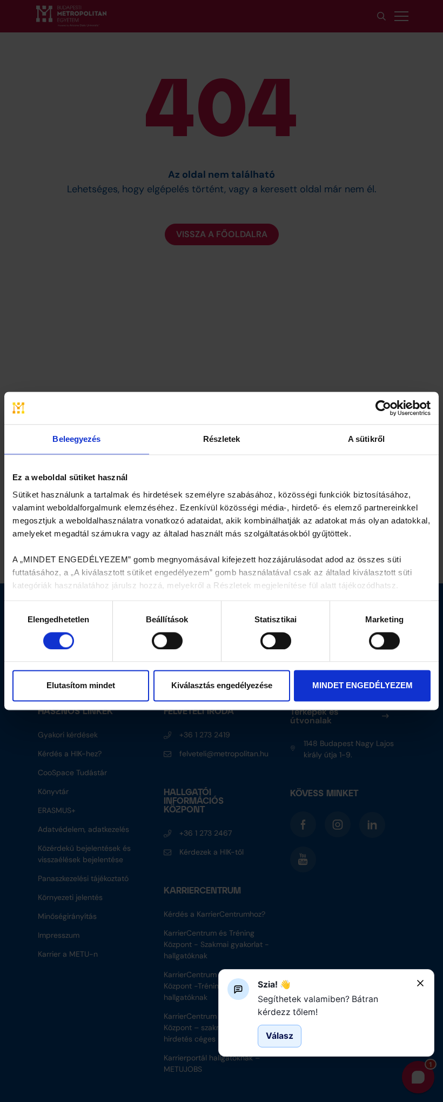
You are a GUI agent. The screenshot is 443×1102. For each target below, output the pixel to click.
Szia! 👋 (274, 984)
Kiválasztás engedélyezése (221, 685)
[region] (333, 1005)
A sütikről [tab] (366, 439)
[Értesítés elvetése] (420, 983)
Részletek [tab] (221, 439)
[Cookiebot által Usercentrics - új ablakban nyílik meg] (383, 408)
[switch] (167, 640)
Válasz (279, 1036)
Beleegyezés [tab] (76, 439)
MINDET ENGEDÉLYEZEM (362, 685)
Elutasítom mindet (80, 685)
